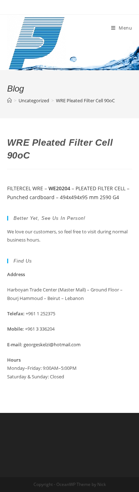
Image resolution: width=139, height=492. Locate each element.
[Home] (9, 100)
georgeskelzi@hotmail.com (52, 344)
